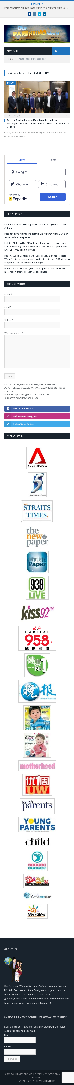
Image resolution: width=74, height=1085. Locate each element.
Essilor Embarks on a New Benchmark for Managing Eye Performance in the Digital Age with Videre (38, 123)
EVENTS (10, 83)
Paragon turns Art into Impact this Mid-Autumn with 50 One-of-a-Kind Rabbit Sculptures (37, 7)
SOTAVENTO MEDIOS (45, 1080)
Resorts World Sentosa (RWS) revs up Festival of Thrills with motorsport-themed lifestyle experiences (35, 270)
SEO (29, 1080)
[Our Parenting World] (37, 32)
